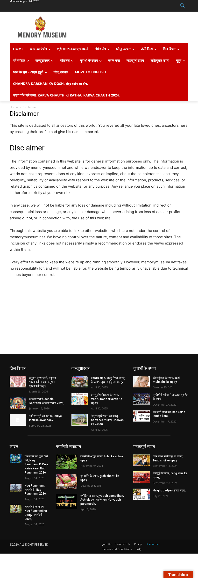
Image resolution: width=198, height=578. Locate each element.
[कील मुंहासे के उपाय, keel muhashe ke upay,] (141, 382)
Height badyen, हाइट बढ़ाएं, (169, 490)
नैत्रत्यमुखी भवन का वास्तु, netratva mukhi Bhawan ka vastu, (107, 420)
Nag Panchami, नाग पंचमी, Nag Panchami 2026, (36, 490)
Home (14, 107)
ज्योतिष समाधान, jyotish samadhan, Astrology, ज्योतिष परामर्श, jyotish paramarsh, (102, 500)
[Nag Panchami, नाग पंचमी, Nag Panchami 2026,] (15, 488)
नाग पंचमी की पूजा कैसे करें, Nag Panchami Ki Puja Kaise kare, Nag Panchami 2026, (36, 464)
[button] (182, 6)
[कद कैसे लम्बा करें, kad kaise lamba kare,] (141, 416)
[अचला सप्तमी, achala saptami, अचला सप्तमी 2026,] (18, 403)
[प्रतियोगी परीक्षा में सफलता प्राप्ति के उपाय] (141, 399)
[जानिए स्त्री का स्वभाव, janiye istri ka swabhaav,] (18, 420)
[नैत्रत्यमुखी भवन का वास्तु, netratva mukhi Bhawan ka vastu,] (79, 420)
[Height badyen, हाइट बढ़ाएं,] (141, 494)
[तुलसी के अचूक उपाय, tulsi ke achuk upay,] (66, 461)
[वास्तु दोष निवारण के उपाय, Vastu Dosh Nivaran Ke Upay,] (79, 399)
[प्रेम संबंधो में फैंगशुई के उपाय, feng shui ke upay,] (141, 460)
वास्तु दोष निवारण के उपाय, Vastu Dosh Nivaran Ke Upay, (106, 399)
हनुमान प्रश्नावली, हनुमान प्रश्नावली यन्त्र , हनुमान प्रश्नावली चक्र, (42, 382)
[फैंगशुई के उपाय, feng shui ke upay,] (141, 477)
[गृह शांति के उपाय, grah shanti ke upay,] (66, 481)
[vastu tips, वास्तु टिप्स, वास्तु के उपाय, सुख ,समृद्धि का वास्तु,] (79, 382)
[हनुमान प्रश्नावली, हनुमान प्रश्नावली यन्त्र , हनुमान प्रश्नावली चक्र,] (18, 382)
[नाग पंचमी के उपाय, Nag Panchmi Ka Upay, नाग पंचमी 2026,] (15, 509)
